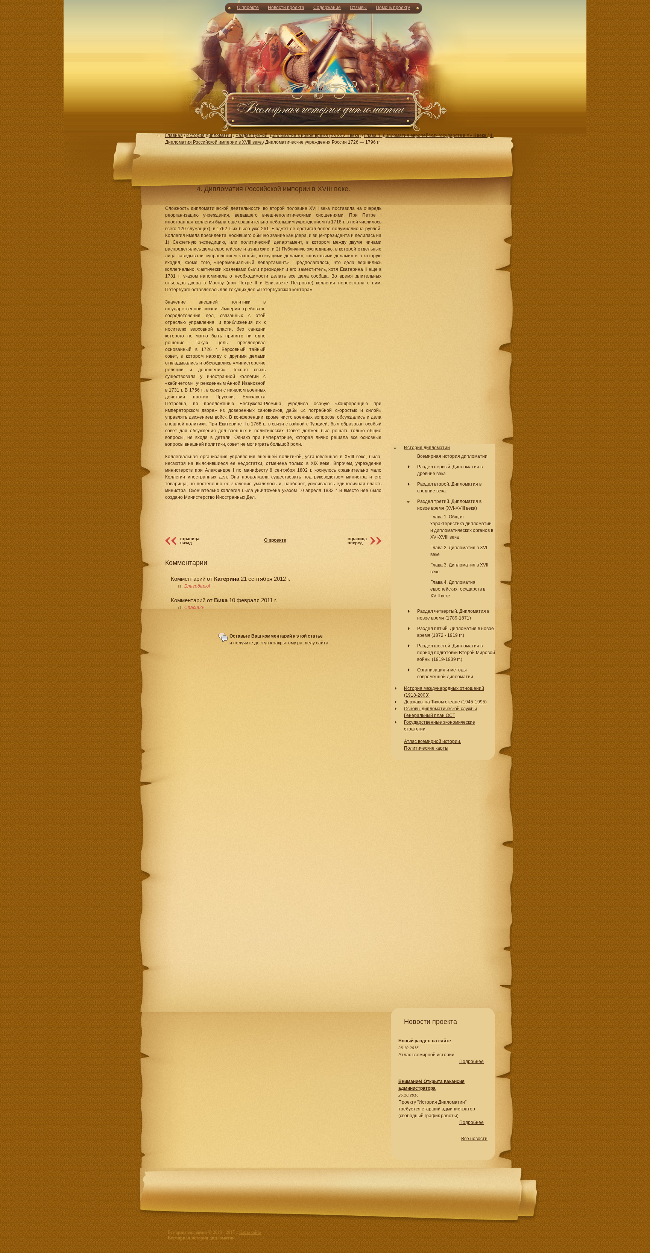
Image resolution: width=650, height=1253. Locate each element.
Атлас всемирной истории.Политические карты (432, 745)
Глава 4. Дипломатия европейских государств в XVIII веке (425, 135)
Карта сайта (250, 1232)
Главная (174, 135)
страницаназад (189, 540)
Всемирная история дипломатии (452, 456)
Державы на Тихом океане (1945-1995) (445, 702)
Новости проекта (286, 7)
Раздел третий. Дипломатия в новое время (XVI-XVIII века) (298, 135)
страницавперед (357, 540)
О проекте (248, 7)
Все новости (474, 1138)
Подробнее (471, 1061)
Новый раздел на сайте (424, 1040)
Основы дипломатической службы (440, 708)
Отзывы (358, 7)
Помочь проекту (393, 7)
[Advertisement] (325, 71)
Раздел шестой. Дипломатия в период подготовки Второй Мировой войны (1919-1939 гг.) (456, 652)
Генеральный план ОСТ (429, 715)
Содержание (327, 7)
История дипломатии (209, 135)
